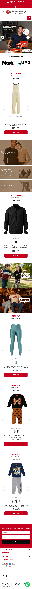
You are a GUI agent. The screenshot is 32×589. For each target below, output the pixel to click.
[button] (3, 12)
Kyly (20, 428)
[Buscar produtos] (29, 18)
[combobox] (16, 18)
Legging (12, 359)
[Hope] (24, 63)
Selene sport (18, 359)
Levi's (18, 238)
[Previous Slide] (3, 37)
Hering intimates (18, 116)
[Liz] (8, 63)
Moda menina (14, 428)
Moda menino (14, 497)
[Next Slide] (28, 37)
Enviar (16, 542)
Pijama (11, 116)
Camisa (14, 238)
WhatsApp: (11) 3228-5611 (16, 7)
